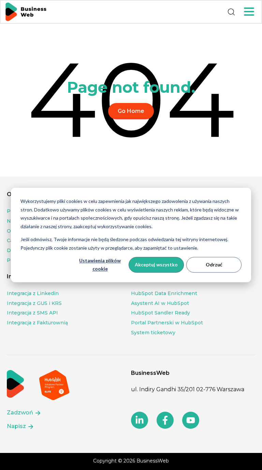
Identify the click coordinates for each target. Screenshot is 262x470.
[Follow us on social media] (139, 420)
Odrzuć (214, 264)
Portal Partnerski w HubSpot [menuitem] (167, 322)
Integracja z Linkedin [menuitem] (33, 293)
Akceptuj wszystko (156, 264)
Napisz (17, 426)
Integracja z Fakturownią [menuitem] (37, 322)
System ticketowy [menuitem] (153, 332)
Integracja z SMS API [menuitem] (32, 312)
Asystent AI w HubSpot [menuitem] (160, 303)
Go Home (131, 111)
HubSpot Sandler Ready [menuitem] (160, 312)
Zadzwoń (20, 412)
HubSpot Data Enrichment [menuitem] (164, 293)
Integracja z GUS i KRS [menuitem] (34, 303)
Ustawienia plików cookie (100, 265)
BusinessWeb (152, 461)
